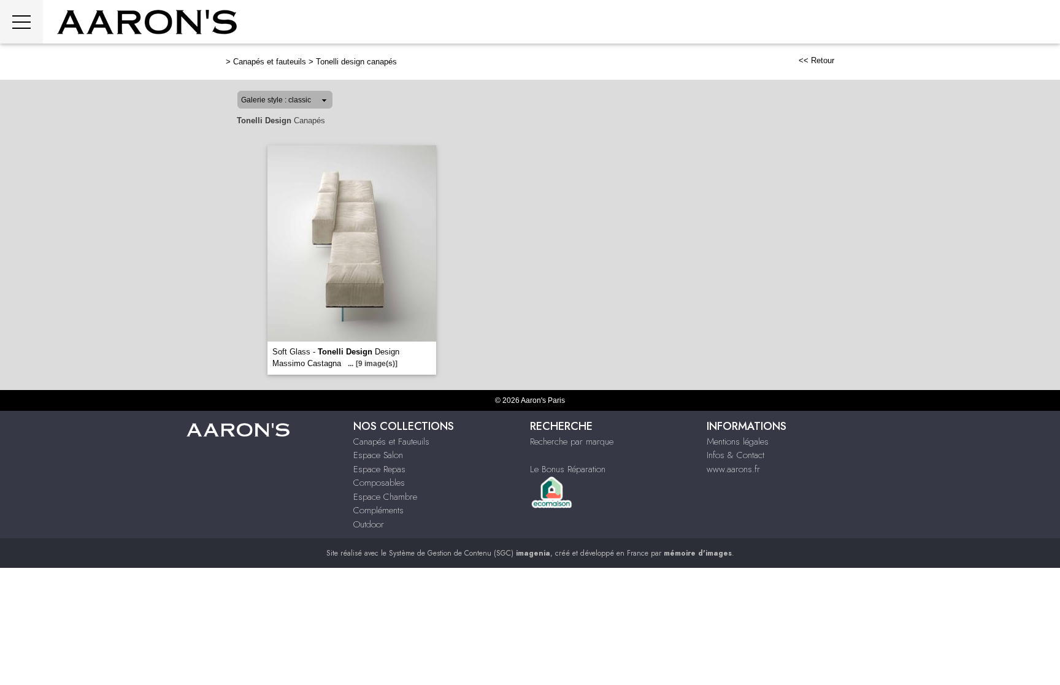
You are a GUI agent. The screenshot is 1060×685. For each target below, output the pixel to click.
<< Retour (816, 60)
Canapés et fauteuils (269, 61)
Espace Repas (379, 469)
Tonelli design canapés (356, 61)
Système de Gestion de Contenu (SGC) (469, 553)
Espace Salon (378, 455)
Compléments (378, 510)
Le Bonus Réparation (567, 469)
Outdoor (368, 524)
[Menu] (21, 22)
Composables (379, 482)
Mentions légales (738, 441)
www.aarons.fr (733, 469)
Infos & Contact (735, 455)
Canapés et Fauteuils (391, 441)
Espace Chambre (385, 496)
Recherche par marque (571, 441)
